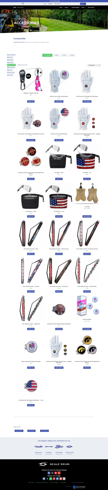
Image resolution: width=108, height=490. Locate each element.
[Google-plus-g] (59, 473)
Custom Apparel (75, 7)
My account (57, 3)
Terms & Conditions (54, 482)
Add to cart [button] (31, 101)
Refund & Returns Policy (41, 482)
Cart (45, 3)
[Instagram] (52, 473)
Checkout (50, 3)
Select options (58, 101)
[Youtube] (55, 473)
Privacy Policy (31, 482)
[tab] (47, 55)
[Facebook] (49, 473)
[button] (44, 478)
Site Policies (63, 482)
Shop (83, 7)
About (66, 7)
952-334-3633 (91, 7)
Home (61, 7)
